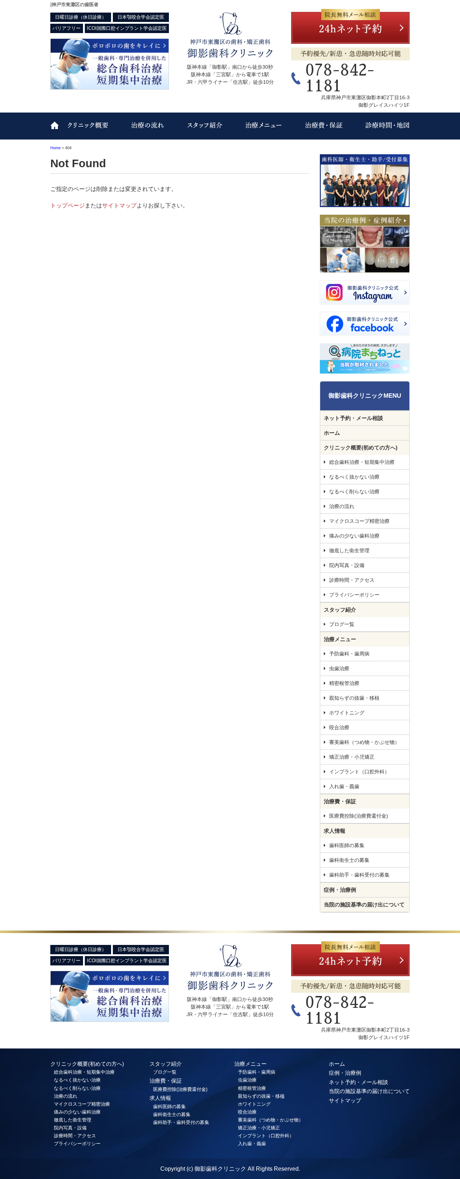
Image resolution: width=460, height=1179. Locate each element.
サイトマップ (119, 205)
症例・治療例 (340, 890)
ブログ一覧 (341, 624)
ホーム (332, 433)
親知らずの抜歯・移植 (354, 698)
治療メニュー (260, 131)
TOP (57, 131)
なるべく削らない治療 (354, 491)
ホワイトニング (346, 713)
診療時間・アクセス (380, 131)
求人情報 (334, 831)
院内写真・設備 (346, 565)
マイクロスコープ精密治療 (359, 521)
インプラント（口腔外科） (359, 771)
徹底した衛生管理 (349, 550)
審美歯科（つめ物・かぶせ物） (364, 742)
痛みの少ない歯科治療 (354, 536)
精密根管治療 (344, 683)
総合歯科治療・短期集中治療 (362, 462)
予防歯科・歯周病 (349, 654)
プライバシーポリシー (354, 595)
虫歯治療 (339, 668)
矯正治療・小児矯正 (351, 757)
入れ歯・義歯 (344, 786)
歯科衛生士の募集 (349, 860)
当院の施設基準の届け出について (364, 904)
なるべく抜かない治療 (354, 477)
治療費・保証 (320, 131)
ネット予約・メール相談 (353, 418)
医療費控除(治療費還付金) (358, 816)
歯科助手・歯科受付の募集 (359, 875)
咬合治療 (339, 727)
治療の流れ (149, 131)
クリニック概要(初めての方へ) (95, 131)
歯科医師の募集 (346, 845)
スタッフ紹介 (201, 131)
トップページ (67, 205)
